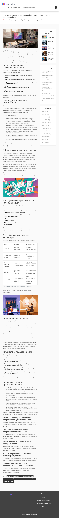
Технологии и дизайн (48, 96)
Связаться (43, 510)
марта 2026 (46, 119)
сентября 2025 (46, 136)
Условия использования (43, 500)
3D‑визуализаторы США (30, 7)
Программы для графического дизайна (47, 89)
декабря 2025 (46, 128)
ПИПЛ (43, 506)
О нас (43, 497)
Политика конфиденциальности (43, 503)
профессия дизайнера (27, 476)
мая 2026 (45, 114)
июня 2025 (45, 142)
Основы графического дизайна (47, 83)
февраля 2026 (46, 122)
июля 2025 (45, 139)
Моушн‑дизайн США (14, 7)
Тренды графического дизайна (47, 76)
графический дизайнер (13, 476)
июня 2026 (45, 111)
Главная (5, 20)
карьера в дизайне (8, 481)
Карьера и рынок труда (48, 99)
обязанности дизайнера (10, 478)
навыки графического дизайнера (26, 478)
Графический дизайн (48, 93)
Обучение (45, 79)
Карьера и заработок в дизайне (47, 71)
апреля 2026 (46, 117)
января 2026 (46, 125)
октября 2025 (46, 133)
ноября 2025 (46, 131)
